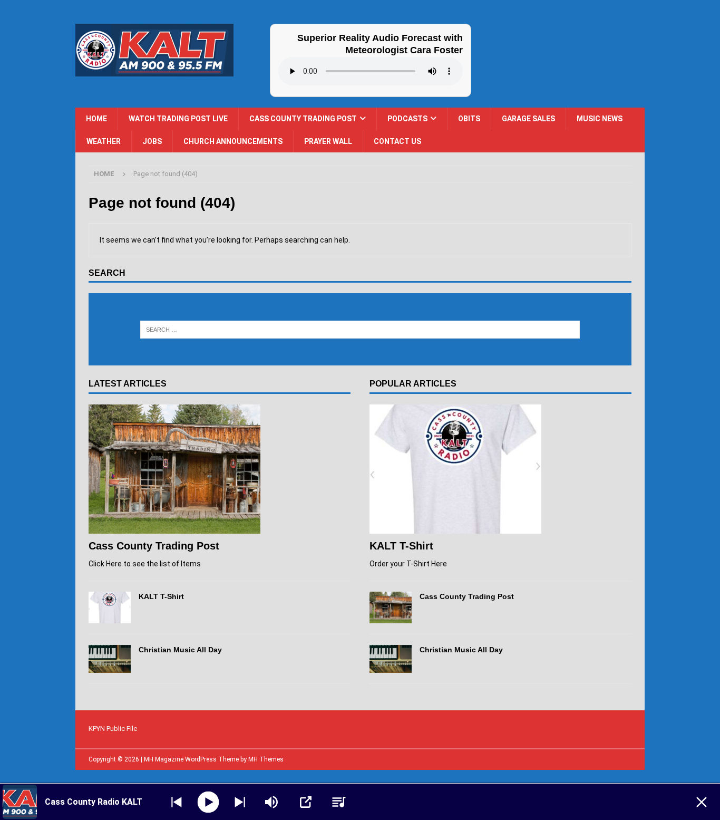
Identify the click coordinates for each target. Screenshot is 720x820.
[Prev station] (240, 802)
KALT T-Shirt (161, 596)
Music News (599, 118)
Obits (469, 118)
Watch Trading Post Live (178, 118)
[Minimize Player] (701, 802)
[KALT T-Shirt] (110, 607)
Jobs (152, 141)
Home (96, 118)
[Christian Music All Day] (110, 659)
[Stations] (338, 802)
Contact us (397, 141)
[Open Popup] (306, 802)
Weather (103, 141)
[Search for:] (360, 330)
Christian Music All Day (180, 649)
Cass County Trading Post (303, 118)
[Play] (208, 801)
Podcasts (407, 118)
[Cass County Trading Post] (220, 469)
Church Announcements (233, 141)
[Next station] (176, 802)
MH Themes (266, 759)
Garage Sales (528, 118)
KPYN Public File (113, 728)
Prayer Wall (328, 141)
